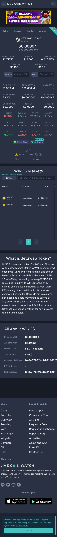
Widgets (5, 438)
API (3, 447)
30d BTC (48, 122)
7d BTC (35, 122)
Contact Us (35, 452)
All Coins (34, 419)
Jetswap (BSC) (27, 198)
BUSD (9, 206)
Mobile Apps (36, 410)
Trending (6, 424)
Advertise (34, 438)
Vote (3, 429)
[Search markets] (20, 178)
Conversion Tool (38, 415)
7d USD (35, 113)
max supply (48, 85)
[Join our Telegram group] (3, 484)
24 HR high (49, 94)
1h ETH (9, 132)
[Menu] (3, 4)
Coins (4, 410)
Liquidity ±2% (9, 104)
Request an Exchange (42, 429)
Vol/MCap (50, 56)
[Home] (28, 465)
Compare (6, 442)
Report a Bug (37, 433)
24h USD (22, 113)
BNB (8, 199)
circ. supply (9, 85)
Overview (6, 419)
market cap (8, 56)
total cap (15, 64)
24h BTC (22, 122)
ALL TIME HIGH (41, 64)
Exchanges (7, 433)
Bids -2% (29, 104)
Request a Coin (38, 424)
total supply (28, 85)
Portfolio (6, 415)
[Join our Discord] (13, 484)
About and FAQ (38, 442)
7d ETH (35, 132)
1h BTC (9, 122)
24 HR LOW (28, 94)
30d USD (48, 113)
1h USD (9, 113)
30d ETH (48, 132)
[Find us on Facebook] (19, 484)
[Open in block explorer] (40, 154)
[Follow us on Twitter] (8, 484)
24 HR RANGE (9, 94)
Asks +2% (49, 104)
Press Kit (34, 447)
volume (28, 56)
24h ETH (22, 132)
